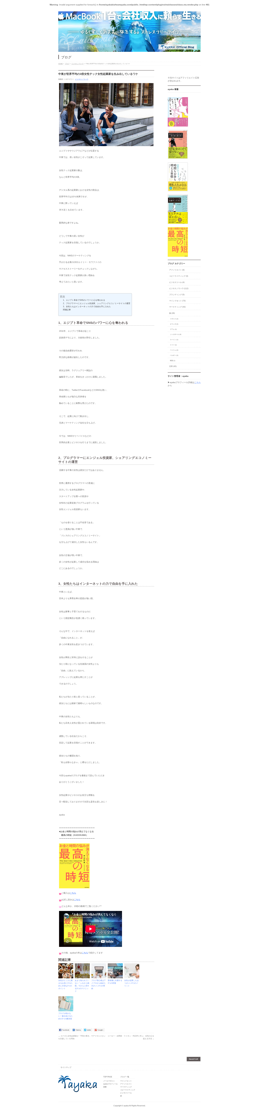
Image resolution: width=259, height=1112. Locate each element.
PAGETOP (193, 1059)
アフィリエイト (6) (177, 270)
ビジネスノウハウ (81, 79)
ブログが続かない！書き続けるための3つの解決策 (65, 1016)
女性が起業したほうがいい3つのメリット (131, 983)
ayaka (126, 1106)
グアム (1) (173, 329)
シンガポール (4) (175, 334)
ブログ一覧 (124, 1077)
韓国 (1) (172, 360)
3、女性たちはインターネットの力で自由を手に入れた (87, 306)
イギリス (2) (174, 319)
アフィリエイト (126, 1084)
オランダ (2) (174, 324)
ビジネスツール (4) (177, 282)
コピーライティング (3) (178, 276)
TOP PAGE (107, 1077)
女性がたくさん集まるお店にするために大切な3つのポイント (65, 984)
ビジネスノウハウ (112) (178, 288)
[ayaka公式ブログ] (129, 31)
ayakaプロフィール (110, 1084)
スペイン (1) (174, 339)
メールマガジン (109, 1081)
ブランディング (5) (177, 295)
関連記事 (67, 310)
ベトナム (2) (174, 350)
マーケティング (126, 1087)
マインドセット (126, 1081)
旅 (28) (172, 313)
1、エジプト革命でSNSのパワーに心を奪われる (84, 300)
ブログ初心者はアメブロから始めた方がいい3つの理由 (98, 984)
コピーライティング (127, 1090)
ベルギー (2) (174, 355)
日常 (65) (173, 366)
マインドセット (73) (177, 301)
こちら (73, 893)
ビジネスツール (126, 1093)
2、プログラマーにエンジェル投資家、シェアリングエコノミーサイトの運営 (96, 303)
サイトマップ (66, 1067)
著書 (105, 1087)
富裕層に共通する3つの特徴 (115, 981)
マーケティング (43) (177, 307)
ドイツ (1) (173, 345)
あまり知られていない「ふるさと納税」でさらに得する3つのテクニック (82, 985)
